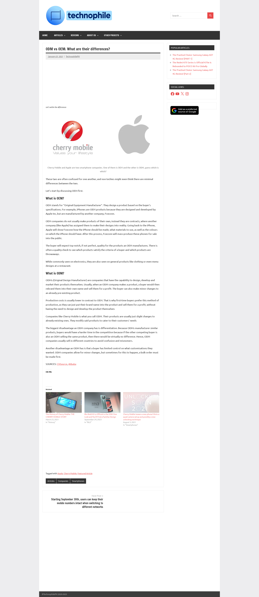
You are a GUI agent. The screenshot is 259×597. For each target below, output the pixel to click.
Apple (60, 473)
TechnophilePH (73, 56)
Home (45, 35)
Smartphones (78, 481)
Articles (58, 35)
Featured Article (85, 473)
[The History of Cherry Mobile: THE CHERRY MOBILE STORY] (64, 402)
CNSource (62, 364)
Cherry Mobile (70, 473)
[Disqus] (103, 553)
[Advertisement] (103, 80)
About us (91, 35)
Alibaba (72, 364)
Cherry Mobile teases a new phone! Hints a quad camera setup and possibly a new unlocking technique (141, 417)
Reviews (75, 35)
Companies (63, 481)
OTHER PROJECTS (111, 35)
